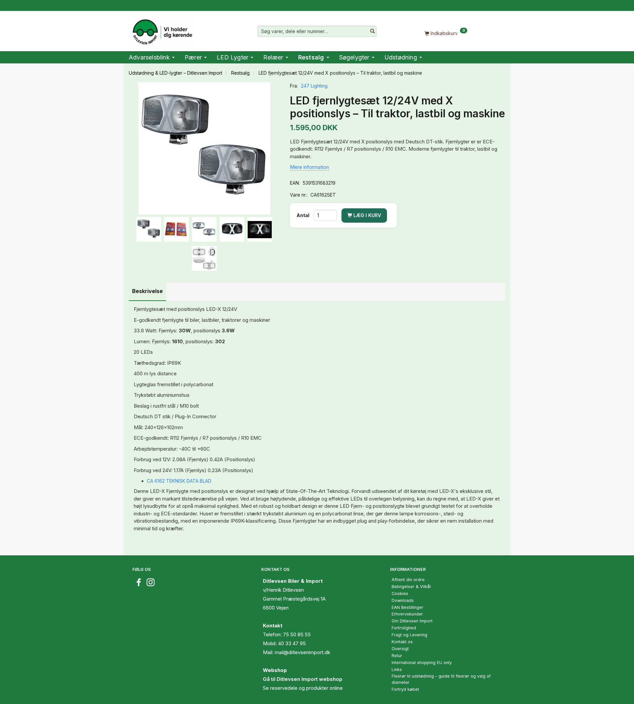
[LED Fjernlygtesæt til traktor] (204, 148)
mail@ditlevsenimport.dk (302, 652)
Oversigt (400, 648)
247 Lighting (314, 86)
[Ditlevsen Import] (162, 29)
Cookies (400, 593)
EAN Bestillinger (407, 607)
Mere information (309, 167)
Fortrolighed (404, 627)
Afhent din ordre (408, 579)
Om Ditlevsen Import (412, 620)
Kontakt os (402, 641)
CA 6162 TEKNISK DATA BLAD (179, 481)
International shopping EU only (422, 662)
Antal (303, 215)
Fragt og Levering (409, 634)
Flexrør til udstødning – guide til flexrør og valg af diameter (441, 679)
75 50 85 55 (297, 634)
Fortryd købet (405, 689)
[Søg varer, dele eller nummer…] (372, 31)
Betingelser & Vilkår (411, 586)
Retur (397, 655)
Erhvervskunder (407, 613)
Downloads (403, 600)
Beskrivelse (147, 291)
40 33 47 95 (292, 643)
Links (397, 669)
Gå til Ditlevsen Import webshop (302, 679)
